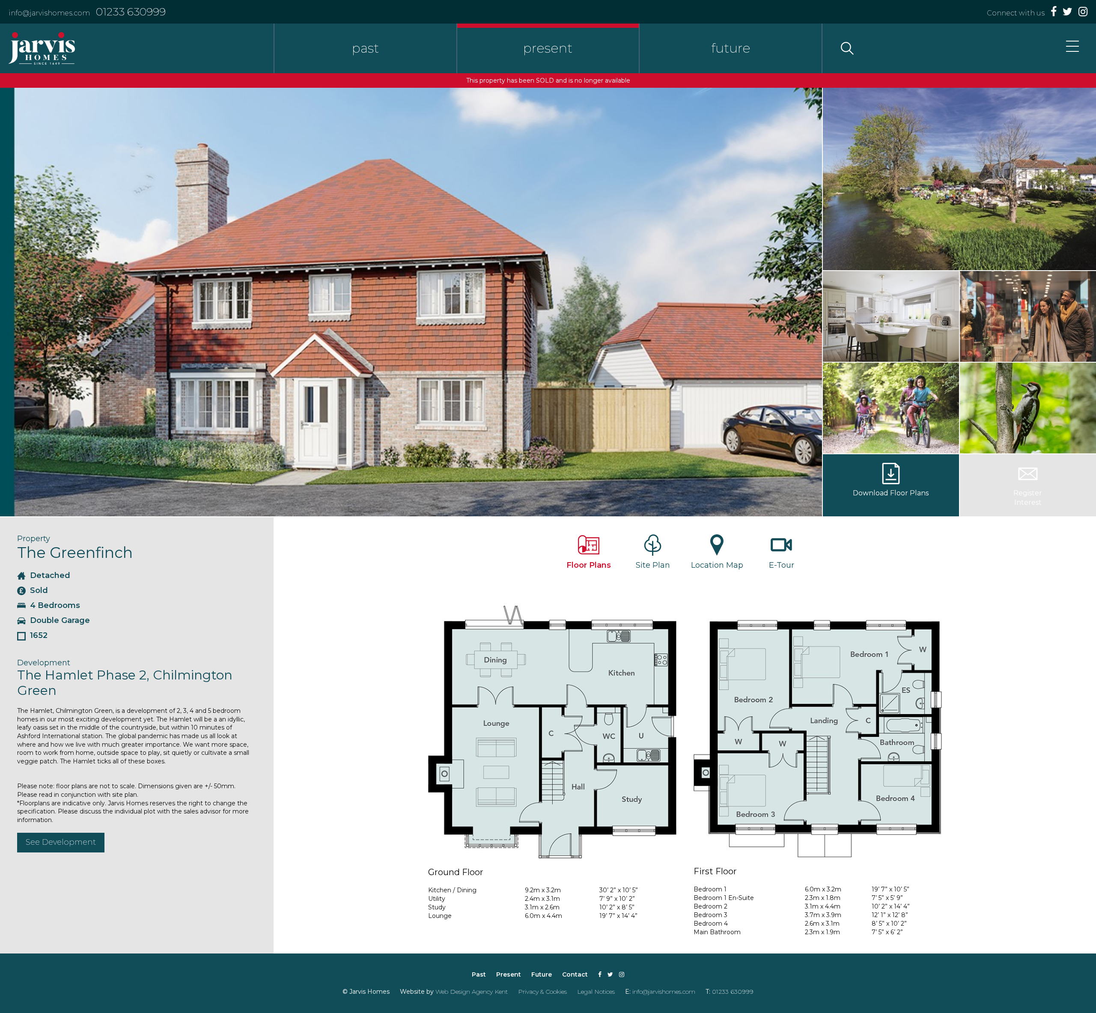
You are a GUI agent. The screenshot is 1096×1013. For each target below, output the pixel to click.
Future (541, 974)
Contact (575, 974)
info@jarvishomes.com (49, 13)
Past (479, 974)
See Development (61, 842)
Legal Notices (596, 991)
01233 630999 (131, 11)
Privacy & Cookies (542, 991)
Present (508, 974)
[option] (411, 302)
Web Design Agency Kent (471, 991)
